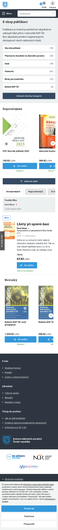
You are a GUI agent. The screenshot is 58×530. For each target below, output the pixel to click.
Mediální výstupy (13, 402)
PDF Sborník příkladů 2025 (16, 151)
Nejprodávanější (35, 191)
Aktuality (9, 397)
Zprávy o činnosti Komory (17, 377)
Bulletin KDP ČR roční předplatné (15, 323)
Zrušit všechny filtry (13, 209)
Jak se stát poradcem (15, 418)
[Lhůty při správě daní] (9, 231)
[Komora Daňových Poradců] (20, 4)
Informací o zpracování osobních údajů (38, 485)
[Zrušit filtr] (16, 204)
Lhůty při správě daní (33, 224)
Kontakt (8, 372)
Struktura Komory (13, 368)
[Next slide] (53, 143)
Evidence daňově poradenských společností (25, 423)
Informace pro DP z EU (15, 427)
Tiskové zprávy (12, 393)
